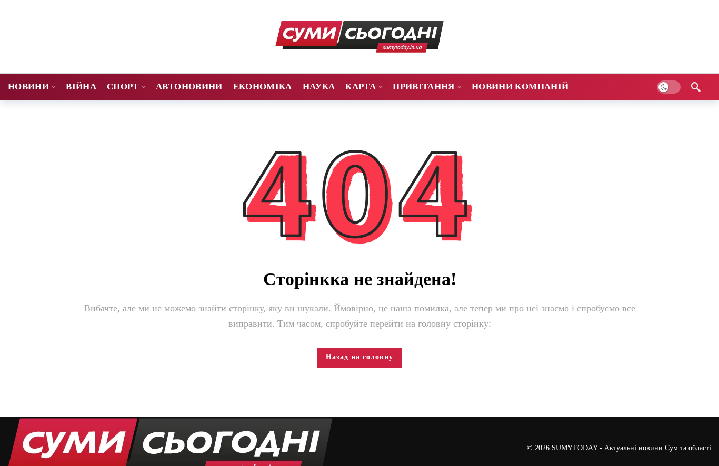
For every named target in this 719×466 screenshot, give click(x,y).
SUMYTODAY (574, 448)
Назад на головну (359, 357)
